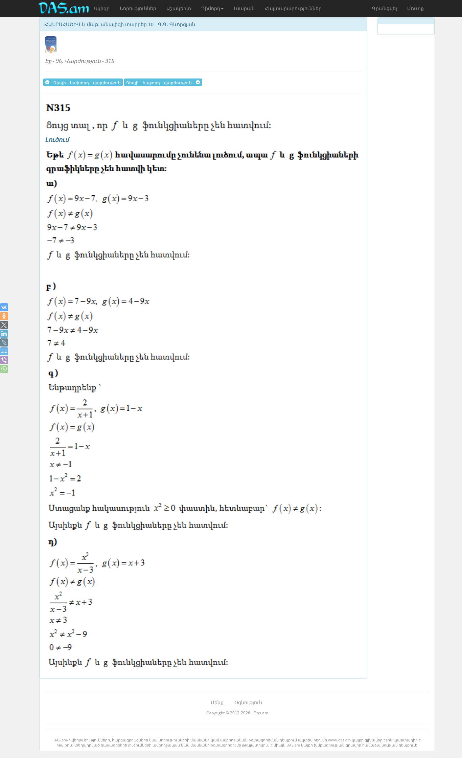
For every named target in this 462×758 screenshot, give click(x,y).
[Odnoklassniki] (4, 316)
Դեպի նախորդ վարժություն (85, 82)
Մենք (217, 702)
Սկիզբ (102, 8)
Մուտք (415, 8)
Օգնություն (248, 702)
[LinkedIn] (4, 334)
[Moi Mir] (4, 351)
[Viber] (4, 360)
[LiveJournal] (4, 342)
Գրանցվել (384, 8)
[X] (4, 325)
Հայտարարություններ (293, 8)
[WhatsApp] (4, 369)
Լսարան (244, 8)
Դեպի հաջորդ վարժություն (161, 82)
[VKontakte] (4, 307)
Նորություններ (138, 8)
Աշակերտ (178, 8)
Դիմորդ (210, 8)
